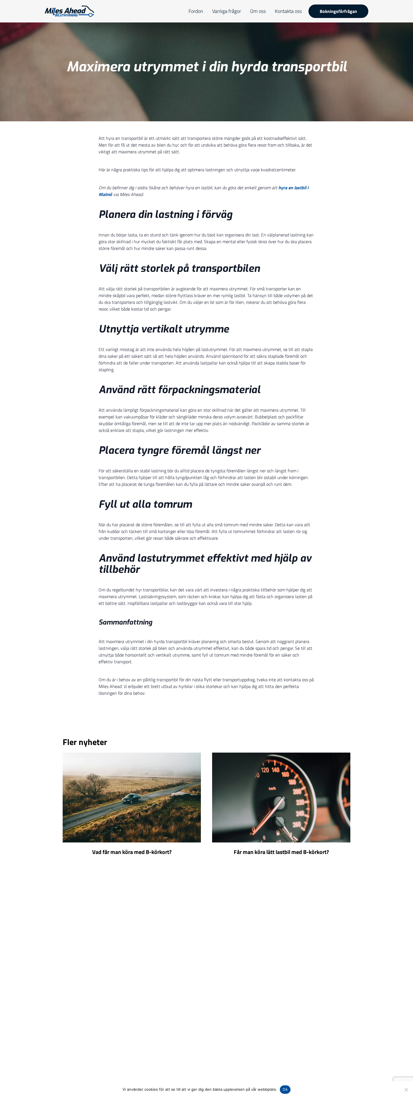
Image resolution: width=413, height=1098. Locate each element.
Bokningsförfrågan (338, 11)
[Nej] (406, 1089)
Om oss (258, 11)
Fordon (196, 11)
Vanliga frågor (226, 11)
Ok (285, 1089)
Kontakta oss (288, 11)
